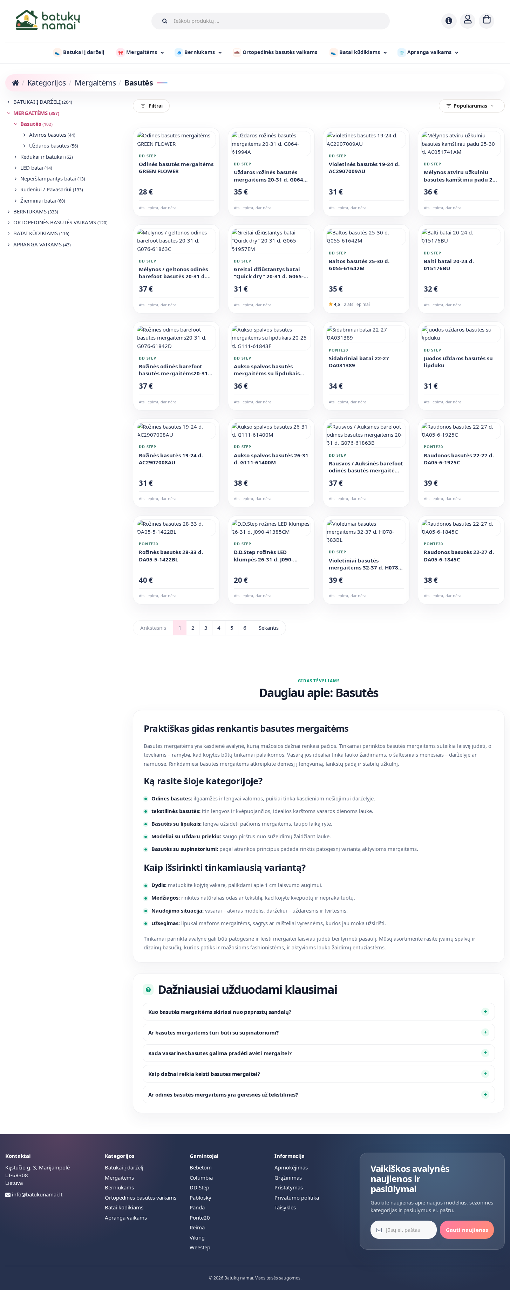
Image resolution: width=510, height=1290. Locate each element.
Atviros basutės (51, 134)
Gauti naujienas (467, 1229)
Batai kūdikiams (40, 233)
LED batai (35, 167)
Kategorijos (46, 83)
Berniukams (35, 211)
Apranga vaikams (41, 244)
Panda (197, 1207)
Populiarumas (470, 105)
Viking (197, 1237)
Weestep (200, 1247)
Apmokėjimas (291, 1167)
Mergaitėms (95, 83)
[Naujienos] (449, 21)
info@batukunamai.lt (37, 1194)
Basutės (36, 123)
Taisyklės (285, 1207)
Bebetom (201, 1167)
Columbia (201, 1177)
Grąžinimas (288, 1177)
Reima (197, 1227)
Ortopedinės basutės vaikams (60, 222)
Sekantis (269, 627)
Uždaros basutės (53, 145)
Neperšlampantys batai (52, 178)
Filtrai (156, 105)
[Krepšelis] (486, 21)
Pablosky (200, 1197)
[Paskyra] (467, 21)
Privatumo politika (296, 1197)
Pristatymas (288, 1187)
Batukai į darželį (42, 101)
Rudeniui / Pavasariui (51, 189)
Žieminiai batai (42, 200)
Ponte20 (200, 1217)
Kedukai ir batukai (46, 156)
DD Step (199, 1187)
